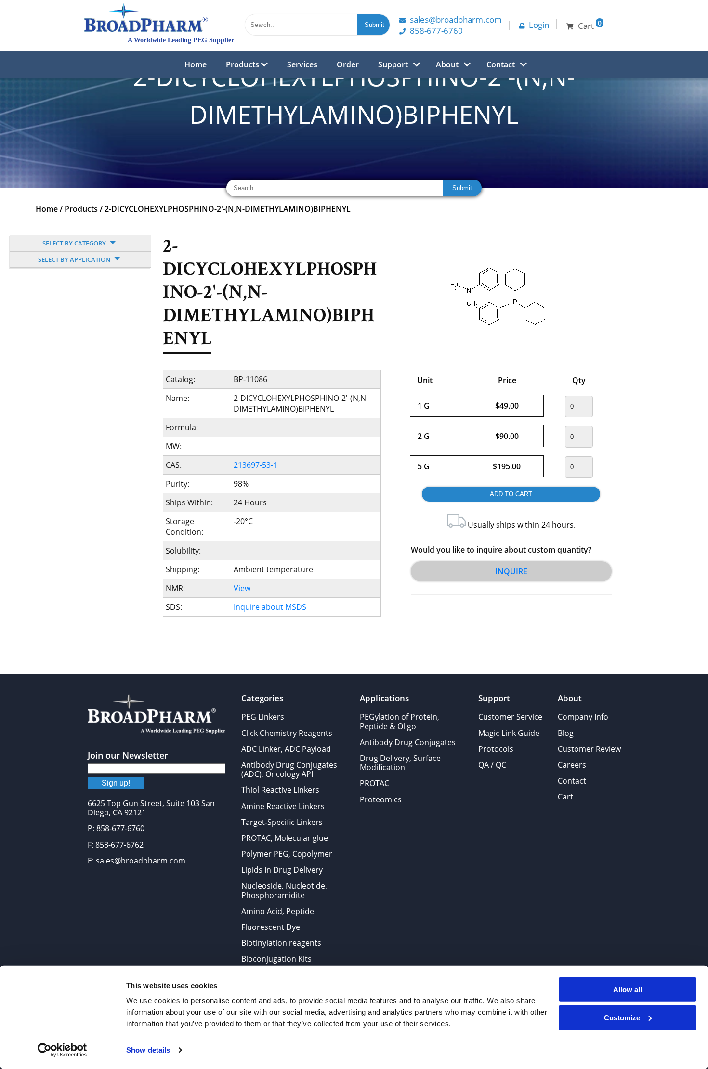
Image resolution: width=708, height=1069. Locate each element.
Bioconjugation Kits (276, 958)
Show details (148, 1050)
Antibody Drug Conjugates (408, 742)
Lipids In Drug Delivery (282, 869)
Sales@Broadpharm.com (456, 19)
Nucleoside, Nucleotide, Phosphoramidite (284, 890)
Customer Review (589, 749)
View (242, 588)
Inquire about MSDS (270, 607)
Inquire (511, 571)
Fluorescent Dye (270, 927)
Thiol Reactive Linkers (280, 790)
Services (302, 64)
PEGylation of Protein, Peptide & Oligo (399, 721)
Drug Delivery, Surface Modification (400, 763)
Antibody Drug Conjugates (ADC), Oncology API (289, 769)
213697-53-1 (255, 465)
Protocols (495, 749)
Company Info (583, 716)
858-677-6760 (436, 30)
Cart (565, 796)
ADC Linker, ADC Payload (286, 749)
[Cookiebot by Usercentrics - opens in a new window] (62, 1050)
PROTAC (374, 783)
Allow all (627, 989)
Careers (572, 765)
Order (348, 64)
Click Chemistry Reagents (286, 733)
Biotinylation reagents (281, 943)
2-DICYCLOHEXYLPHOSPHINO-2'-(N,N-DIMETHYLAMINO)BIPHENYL (228, 209)
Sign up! (116, 783)
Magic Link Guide (508, 733)
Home (195, 64)
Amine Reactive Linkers (283, 806)
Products (243, 64)
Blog (566, 733)
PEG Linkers (262, 716)
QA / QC (492, 765)
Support (393, 64)
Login (539, 24)
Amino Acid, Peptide (277, 911)
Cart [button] (590, 24)
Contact (500, 64)
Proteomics (381, 799)
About (447, 64)
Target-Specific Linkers (282, 822)
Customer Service (510, 716)
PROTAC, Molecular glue (284, 838)
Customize (622, 1017)
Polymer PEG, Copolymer (286, 854)
